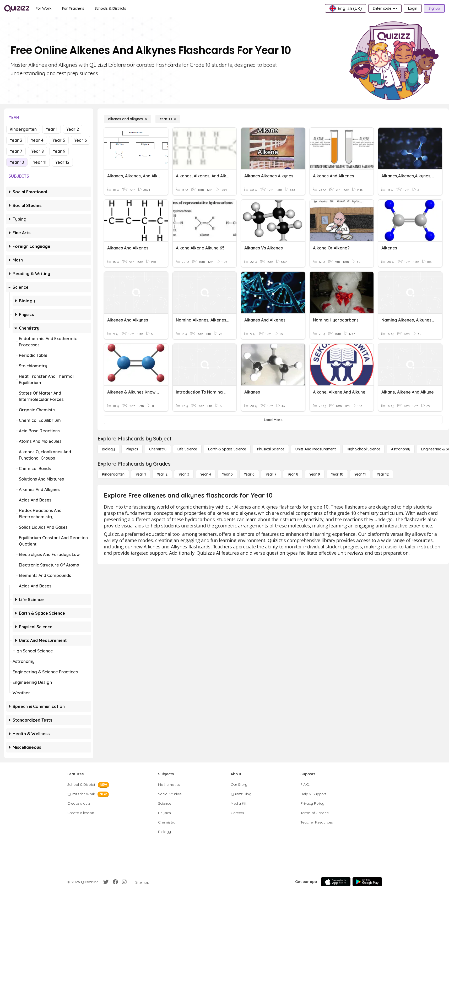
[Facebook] (115, 882)
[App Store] (335, 881)
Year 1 (51, 129)
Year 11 (39, 162)
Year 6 (80, 140)
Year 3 (16, 140)
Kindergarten (23, 129)
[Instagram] (124, 882)
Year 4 (37, 140)
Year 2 (72, 129)
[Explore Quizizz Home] (16, 8)
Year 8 (37, 151)
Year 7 (16, 151)
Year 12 (62, 162)
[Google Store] (367, 881)
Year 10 (17, 162)
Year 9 (59, 151)
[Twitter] (106, 882)
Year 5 (58, 140)
